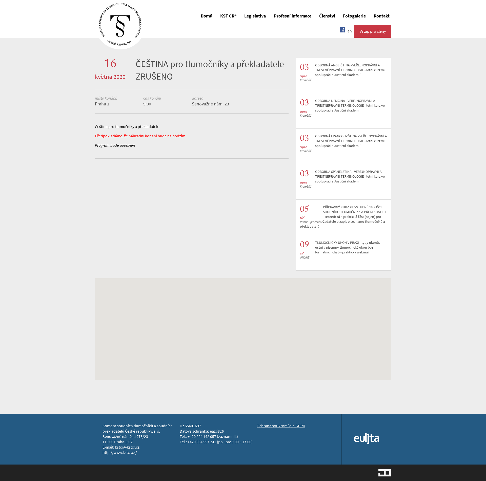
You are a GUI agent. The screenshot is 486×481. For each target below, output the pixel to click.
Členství (327, 16)
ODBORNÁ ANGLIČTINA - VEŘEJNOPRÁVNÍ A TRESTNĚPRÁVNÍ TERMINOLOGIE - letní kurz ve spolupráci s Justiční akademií (350, 70)
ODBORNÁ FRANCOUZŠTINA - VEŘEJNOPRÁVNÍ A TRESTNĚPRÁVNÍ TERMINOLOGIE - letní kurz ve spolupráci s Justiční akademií (351, 141)
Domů (206, 16)
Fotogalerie (354, 16)
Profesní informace (292, 16)
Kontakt (382, 16)
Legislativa (255, 16)
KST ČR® (228, 16)
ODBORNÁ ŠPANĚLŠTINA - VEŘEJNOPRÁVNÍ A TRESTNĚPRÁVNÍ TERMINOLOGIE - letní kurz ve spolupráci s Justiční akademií (350, 176)
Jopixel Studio (384, 472)
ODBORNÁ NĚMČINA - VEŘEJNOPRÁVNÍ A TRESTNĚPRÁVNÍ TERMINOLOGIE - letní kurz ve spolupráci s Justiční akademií (350, 105)
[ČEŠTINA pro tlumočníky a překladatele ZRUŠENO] (120, 46)
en (350, 31)
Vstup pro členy (373, 31)
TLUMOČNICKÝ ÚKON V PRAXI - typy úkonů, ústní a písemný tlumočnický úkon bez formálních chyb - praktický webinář (347, 247)
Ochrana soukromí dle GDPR (281, 426)
